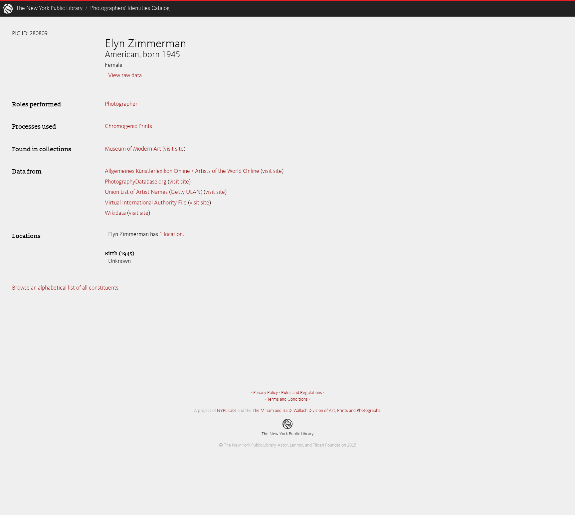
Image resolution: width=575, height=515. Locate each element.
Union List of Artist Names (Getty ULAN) (153, 192)
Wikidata (115, 213)
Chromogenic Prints (128, 126)
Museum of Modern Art (133, 149)
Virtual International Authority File (146, 203)
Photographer (121, 104)
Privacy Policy (265, 392)
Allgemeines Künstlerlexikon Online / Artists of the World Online (182, 171)
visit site (174, 149)
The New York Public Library (49, 8)
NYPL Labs (227, 410)
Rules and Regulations (301, 392)
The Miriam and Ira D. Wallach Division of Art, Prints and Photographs (316, 410)
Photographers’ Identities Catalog (130, 8)
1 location (171, 234)
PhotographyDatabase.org (135, 182)
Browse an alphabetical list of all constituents (65, 288)
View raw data (125, 75)
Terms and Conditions (287, 399)
